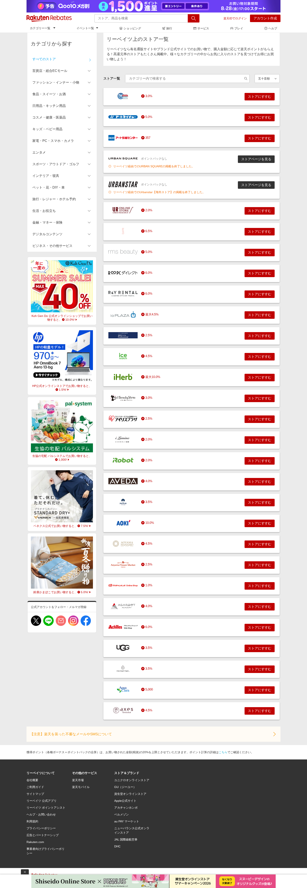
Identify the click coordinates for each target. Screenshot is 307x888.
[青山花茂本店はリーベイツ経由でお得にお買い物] (123, 543)
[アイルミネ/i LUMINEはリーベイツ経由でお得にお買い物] (123, 439)
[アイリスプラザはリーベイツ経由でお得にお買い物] (123, 418)
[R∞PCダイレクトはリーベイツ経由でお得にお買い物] (123, 273)
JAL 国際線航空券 (125, 839)
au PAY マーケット (126, 821)
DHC (117, 846)
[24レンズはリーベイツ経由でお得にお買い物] (123, 96)
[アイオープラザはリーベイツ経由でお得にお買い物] (123, 314)
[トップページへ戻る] (49, 18)
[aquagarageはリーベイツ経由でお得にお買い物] (123, 668)
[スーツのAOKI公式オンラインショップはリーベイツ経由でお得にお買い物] (123, 523)
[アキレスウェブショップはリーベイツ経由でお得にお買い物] (123, 627)
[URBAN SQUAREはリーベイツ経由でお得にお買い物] (123, 158)
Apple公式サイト (125, 800)
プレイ (238, 28)
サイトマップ (35, 793)
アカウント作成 (265, 18)
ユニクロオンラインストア (131, 780)
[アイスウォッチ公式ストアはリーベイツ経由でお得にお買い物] (123, 356)
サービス (203, 28)
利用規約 (32, 821)
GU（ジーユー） (125, 787)
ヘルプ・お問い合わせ (41, 814)
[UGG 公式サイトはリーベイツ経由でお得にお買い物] (123, 648)
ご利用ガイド (35, 787)
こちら (223, 752)
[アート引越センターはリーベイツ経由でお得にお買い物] (123, 138)
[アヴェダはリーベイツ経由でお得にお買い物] (123, 481)
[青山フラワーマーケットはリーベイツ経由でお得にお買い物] (123, 564)
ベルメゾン (121, 814)
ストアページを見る (256, 159)
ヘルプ (272, 28)
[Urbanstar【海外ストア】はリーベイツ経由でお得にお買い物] (123, 184)
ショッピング (132, 28)
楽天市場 (78, 780)
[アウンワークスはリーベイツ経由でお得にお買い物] (123, 502)
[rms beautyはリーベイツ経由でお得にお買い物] (123, 252)
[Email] (61, 620)
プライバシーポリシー (41, 828)
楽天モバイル (81, 787)
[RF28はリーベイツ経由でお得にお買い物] (123, 231)
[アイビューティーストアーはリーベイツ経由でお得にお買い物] (123, 398)
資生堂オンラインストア (130, 793)
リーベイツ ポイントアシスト (46, 807)
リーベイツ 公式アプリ (42, 800)
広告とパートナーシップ (43, 835)
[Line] (48, 620)
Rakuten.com (35, 842)
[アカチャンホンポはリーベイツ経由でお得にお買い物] (123, 585)
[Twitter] (36, 620)
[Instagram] (73, 620)
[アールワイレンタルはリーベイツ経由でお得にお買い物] (123, 293)
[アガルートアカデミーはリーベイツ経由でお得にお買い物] (123, 606)
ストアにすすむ (259, 96)
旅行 (169, 28)
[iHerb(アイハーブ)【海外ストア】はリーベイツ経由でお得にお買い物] (123, 377)
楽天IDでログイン (235, 18)
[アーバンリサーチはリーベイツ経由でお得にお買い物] (123, 210)
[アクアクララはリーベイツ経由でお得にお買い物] (123, 689)
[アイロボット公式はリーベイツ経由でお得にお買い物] (123, 460)
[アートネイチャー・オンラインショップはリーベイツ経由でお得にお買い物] (123, 117)
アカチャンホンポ (126, 807)
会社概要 (32, 780)
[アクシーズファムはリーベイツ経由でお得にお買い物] (123, 710)
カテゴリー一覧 (40, 28)
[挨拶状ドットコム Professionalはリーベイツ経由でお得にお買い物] (123, 335)
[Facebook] (86, 620)
